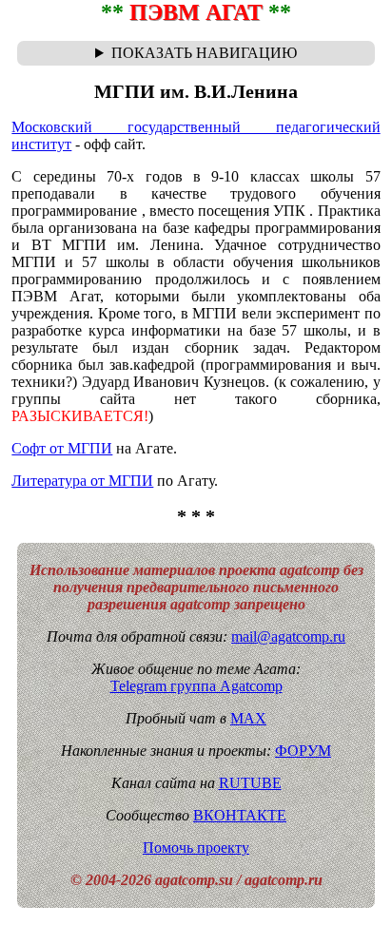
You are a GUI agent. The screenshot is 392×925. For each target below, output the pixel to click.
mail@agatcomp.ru (288, 636)
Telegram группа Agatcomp (196, 686)
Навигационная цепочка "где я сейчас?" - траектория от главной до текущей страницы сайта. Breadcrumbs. (196, 53)
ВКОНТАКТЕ (239, 815)
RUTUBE (250, 783)
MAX (248, 718)
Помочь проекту (196, 847)
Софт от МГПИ (61, 448)
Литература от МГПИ (82, 480)
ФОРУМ (303, 750)
